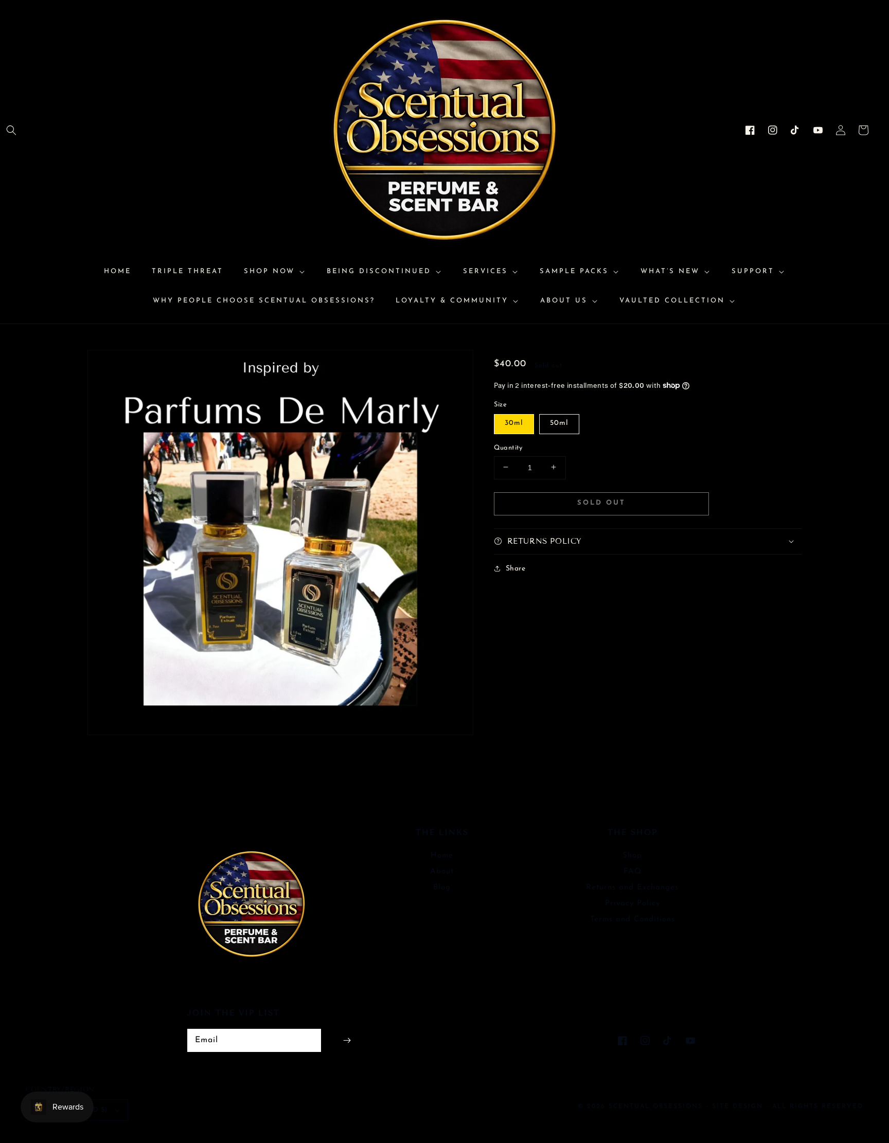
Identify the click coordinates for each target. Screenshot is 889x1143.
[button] (11, 130)
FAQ (633, 872)
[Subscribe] (346, 1040)
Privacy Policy (632, 903)
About (442, 872)
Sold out (601, 502)
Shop (632, 856)
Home (442, 856)
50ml (559, 422)
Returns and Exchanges (632, 887)
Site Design (737, 1106)
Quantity (508, 447)
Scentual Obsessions (657, 1106)
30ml (514, 422)
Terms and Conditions (632, 919)
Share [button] (516, 568)
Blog (442, 887)
